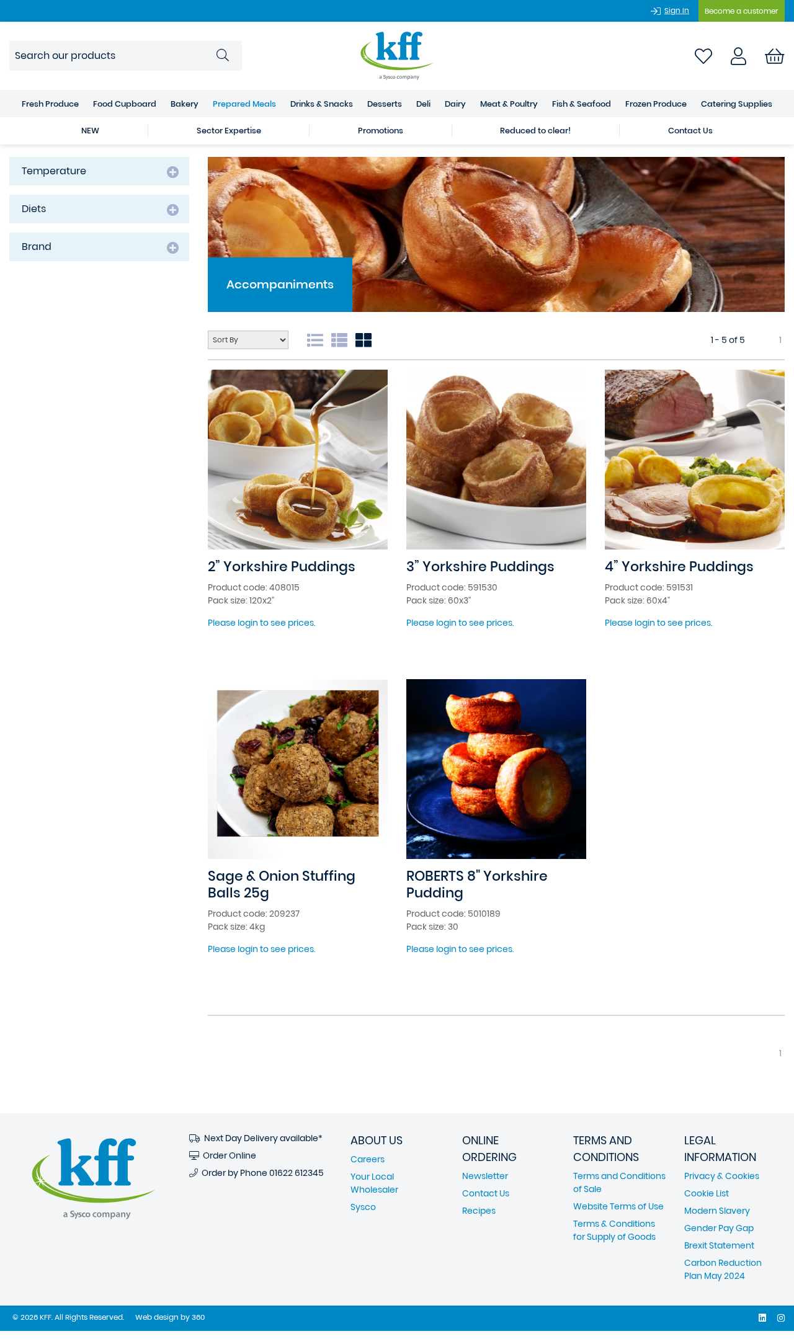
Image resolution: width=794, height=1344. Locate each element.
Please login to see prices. (261, 622)
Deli (423, 104)
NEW (90, 130)
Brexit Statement (719, 1245)
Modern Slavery (717, 1210)
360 (198, 1317)
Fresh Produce (50, 104)
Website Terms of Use (618, 1206)
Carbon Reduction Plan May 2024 (723, 1269)
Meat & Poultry (509, 104)
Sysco (363, 1207)
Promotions (380, 130)
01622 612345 (296, 1173)
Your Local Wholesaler (374, 1183)
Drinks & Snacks (321, 104)
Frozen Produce (656, 104)
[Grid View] (366, 337)
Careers (367, 1159)
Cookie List (706, 1193)
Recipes (479, 1210)
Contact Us (690, 130)
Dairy (455, 104)
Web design (157, 1317)
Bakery (184, 104)
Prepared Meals (244, 104)
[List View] (342, 337)
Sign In (676, 10)
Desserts (384, 104)
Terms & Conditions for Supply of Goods (614, 1230)
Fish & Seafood (581, 104)
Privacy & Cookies (721, 1176)
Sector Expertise (229, 130)
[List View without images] (318, 337)
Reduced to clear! (535, 130)
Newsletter (485, 1176)
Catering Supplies (736, 104)
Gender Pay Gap (719, 1228)
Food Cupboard (124, 104)
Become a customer (741, 11)
